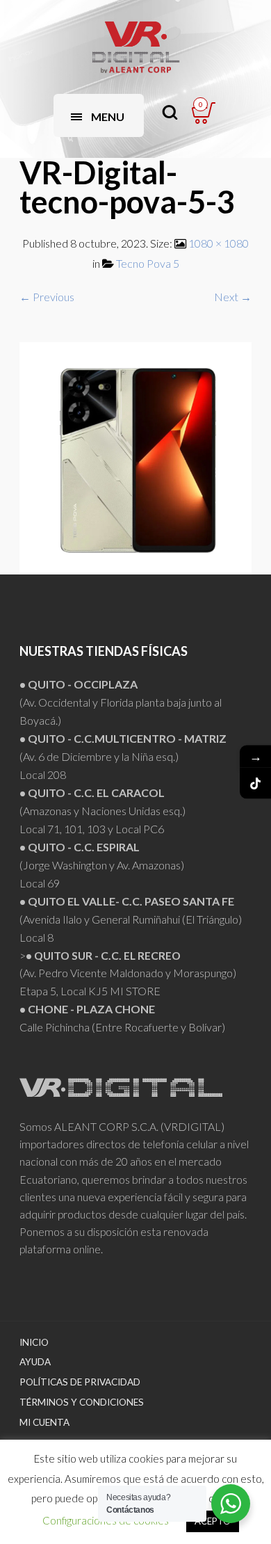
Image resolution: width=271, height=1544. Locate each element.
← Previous (46, 296)
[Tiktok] (255, 783)
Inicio (34, 1342)
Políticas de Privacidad (79, 1382)
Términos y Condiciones (81, 1402)
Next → (233, 296)
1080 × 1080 (218, 243)
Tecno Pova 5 (147, 263)
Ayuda (35, 1361)
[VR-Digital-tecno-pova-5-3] (135, 456)
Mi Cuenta (44, 1422)
